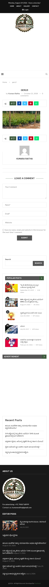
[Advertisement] (24, 51)
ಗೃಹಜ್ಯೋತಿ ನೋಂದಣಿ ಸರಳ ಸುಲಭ (31, 313)
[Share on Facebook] (19, 103)
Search (8, 259)
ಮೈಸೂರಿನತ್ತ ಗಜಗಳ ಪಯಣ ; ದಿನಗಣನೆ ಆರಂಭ (33, 523)
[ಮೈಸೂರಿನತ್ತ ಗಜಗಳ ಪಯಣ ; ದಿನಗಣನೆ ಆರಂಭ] (10, 525)
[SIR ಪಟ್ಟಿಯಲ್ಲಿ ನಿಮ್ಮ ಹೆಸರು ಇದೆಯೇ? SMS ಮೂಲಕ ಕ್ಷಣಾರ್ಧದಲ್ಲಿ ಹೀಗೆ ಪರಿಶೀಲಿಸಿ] (11, 302)
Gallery (27, 6)
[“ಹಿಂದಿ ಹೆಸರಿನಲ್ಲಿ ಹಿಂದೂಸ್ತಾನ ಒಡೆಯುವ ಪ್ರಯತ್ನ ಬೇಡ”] (11, 288)
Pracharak (37, 583)
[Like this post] (14, 103)
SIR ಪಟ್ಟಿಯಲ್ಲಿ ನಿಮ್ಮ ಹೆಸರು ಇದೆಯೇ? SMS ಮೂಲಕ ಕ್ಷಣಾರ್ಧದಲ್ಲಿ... (31, 301)
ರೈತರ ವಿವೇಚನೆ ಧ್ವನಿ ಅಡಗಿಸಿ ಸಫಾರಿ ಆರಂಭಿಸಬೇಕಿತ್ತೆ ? (22, 447)
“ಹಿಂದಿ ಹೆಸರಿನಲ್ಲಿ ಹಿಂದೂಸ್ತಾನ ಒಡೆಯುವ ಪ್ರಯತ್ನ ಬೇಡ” (29, 286)
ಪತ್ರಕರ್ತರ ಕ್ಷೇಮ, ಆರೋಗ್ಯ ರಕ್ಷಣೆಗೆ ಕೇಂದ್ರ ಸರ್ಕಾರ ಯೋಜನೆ (24, 441)
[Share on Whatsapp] (36, 103)
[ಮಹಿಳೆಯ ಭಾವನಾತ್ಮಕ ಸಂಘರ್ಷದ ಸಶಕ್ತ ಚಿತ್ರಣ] (11, 343)
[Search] (46, 74)
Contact (35, 6)
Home (12, 6)
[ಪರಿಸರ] (11, 329)
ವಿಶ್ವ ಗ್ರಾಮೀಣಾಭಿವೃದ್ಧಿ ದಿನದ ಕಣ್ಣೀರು (16, 452)
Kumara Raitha (14, 93)
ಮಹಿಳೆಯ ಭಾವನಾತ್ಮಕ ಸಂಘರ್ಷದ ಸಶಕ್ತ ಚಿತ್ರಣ (30, 341)
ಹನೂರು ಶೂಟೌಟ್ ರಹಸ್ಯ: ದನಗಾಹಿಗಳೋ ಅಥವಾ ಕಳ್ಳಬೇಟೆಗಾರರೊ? (24, 543)
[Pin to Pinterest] (30, 103)
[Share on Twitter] (24, 103)
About (18, 6)
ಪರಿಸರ (22, 326)
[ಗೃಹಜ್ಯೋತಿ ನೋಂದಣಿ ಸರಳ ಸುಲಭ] (11, 316)
